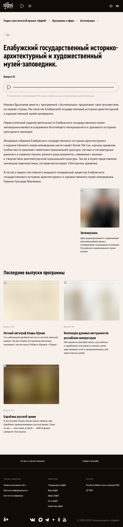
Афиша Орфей (53, 496)
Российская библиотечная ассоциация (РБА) (102, 485)
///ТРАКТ (89, 490)
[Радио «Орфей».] (22, 6)
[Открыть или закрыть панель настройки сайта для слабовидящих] (111, 6)
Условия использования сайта (15, 485)
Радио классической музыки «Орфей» (25, 20)
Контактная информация (13, 496)
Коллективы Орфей (55, 506)
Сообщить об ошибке (90, 461)
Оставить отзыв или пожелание (32, 461)
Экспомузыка (87, 20)
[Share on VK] (8, 35)
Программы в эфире (63, 20)
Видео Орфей (53, 490)
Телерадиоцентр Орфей (57, 485)
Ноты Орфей (52, 501)
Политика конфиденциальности (16, 490)
